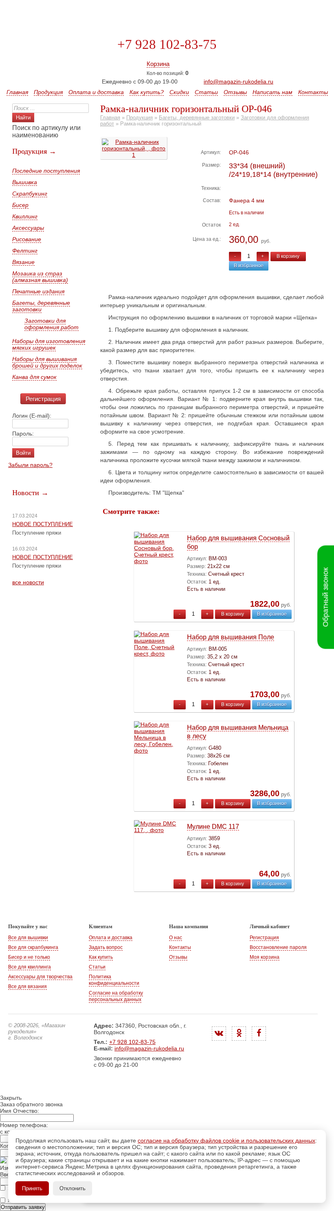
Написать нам (272, 92)
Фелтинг (24, 250)
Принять (32, 1188)
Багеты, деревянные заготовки (41, 306)
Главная (17, 92)
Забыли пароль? (30, 465)
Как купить (101, 957)
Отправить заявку (23, 1207)
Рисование (26, 239)
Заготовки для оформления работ (51, 323)
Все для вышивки (28, 937)
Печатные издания (38, 291)
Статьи (206, 92)
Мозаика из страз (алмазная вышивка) (40, 276)
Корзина (158, 63)
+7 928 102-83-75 (167, 44)
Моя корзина (264, 957)
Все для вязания (27, 986)
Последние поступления (46, 170)
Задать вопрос (106, 947)
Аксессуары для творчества (40, 977)
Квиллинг (24, 216)
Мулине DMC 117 (213, 826)
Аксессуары (28, 228)
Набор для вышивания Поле (230, 637)
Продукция (48, 92)
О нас (175, 937)
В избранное (249, 266)
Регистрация (43, 398)
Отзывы (235, 92)
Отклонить (72, 1188)
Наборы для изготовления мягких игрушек (48, 344)
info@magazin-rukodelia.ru (238, 81)
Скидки (179, 92)
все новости (28, 582)
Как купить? (147, 92)
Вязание (23, 262)
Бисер (20, 205)
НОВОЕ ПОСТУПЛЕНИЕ (42, 524)
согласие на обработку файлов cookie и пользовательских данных (226, 1140)
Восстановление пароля (278, 947)
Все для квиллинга (29, 967)
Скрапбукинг (29, 193)
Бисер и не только (29, 957)
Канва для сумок (34, 377)
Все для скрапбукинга (33, 947)
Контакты (313, 92)
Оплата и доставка (96, 92)
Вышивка (24, 182)
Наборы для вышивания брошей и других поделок (47, 362)
